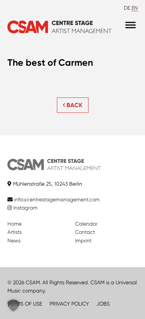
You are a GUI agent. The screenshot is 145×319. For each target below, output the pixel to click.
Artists (14, 232)
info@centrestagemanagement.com (57, 199)
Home (14, 224)
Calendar (86, 224)
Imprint (83, 241)
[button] (13, 305)
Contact (85, 232)
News (13, 241)
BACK (74, 105)
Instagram (25, 208)
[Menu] (130, 25)
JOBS (103, 304)
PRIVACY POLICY (69, 304)
